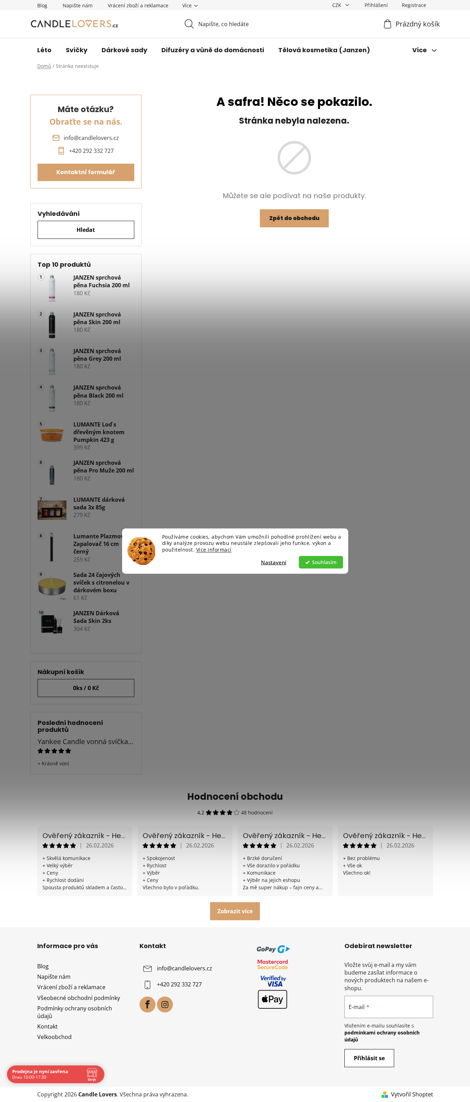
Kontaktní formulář (85, 172)
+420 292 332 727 (179, 984)
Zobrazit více (235, 911)
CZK (337, 5)
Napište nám (78, 5)
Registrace (414, 5)
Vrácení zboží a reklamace (138, 5)
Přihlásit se (369, 1058)
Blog (42, 5)
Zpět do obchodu (294, 218)
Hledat (86, 230)
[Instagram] (165, 1005)
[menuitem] (44, 50)
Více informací (214, 550)
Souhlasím (324, 562)
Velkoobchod (54, 1037)
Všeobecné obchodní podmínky (78, 998)
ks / (86, 688)
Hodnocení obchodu (235, 796)
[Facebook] (148, 1005)
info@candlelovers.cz (184, 968)
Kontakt (47, 1026)
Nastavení (273, 562)
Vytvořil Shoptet (412, 1094)
